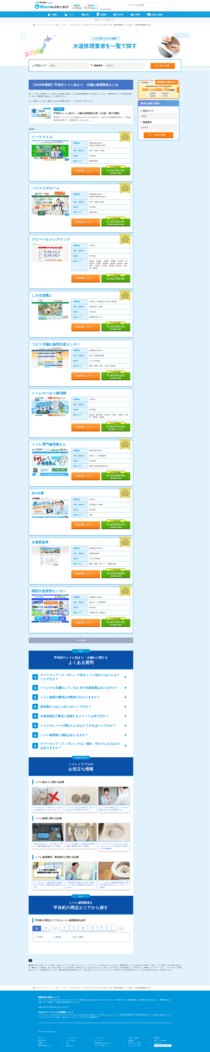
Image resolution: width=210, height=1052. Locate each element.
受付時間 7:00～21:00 (117, 427)
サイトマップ (98, 1040)
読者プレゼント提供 (134, 1043)
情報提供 (131, 1040)
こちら (62, 1007)
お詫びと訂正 (42, 1040)
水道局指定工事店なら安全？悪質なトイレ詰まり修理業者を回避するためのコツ (81, 885)
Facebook (158, 1045)
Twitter (167, 1045)
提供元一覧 (69, 1045)
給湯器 (103, 14)
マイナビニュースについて (46, 1031)
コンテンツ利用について (101, 1045)
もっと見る (81, 640)
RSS (67, 1043)
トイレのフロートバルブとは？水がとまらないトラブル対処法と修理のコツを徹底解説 (114, 846)
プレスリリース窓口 (134, 1045)
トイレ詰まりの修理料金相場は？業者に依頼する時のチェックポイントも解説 (114, 885)
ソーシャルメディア (72, 1038)
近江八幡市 (78, 937)
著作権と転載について (44, 1045)
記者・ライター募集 (160, 1040)
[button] (173, 5)
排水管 (120, 14)
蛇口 (87, 14)
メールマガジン (71, 1040)
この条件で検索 (163, 66)
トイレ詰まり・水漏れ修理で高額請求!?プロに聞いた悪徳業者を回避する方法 (48, 885)
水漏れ (54, 14)
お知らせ (40, 1038)
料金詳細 (85, 171)
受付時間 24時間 (117, 170)
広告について (158, 1043)
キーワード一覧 (99, 1038)
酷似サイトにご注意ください (105, 19)
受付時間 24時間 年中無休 (116, 222)
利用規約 (40, 1043)
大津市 (40, 937)
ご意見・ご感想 (133, 1038)
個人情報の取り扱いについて (103, 1043)
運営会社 (156, 1038)
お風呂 (137, 14)
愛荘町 (58, 937)
